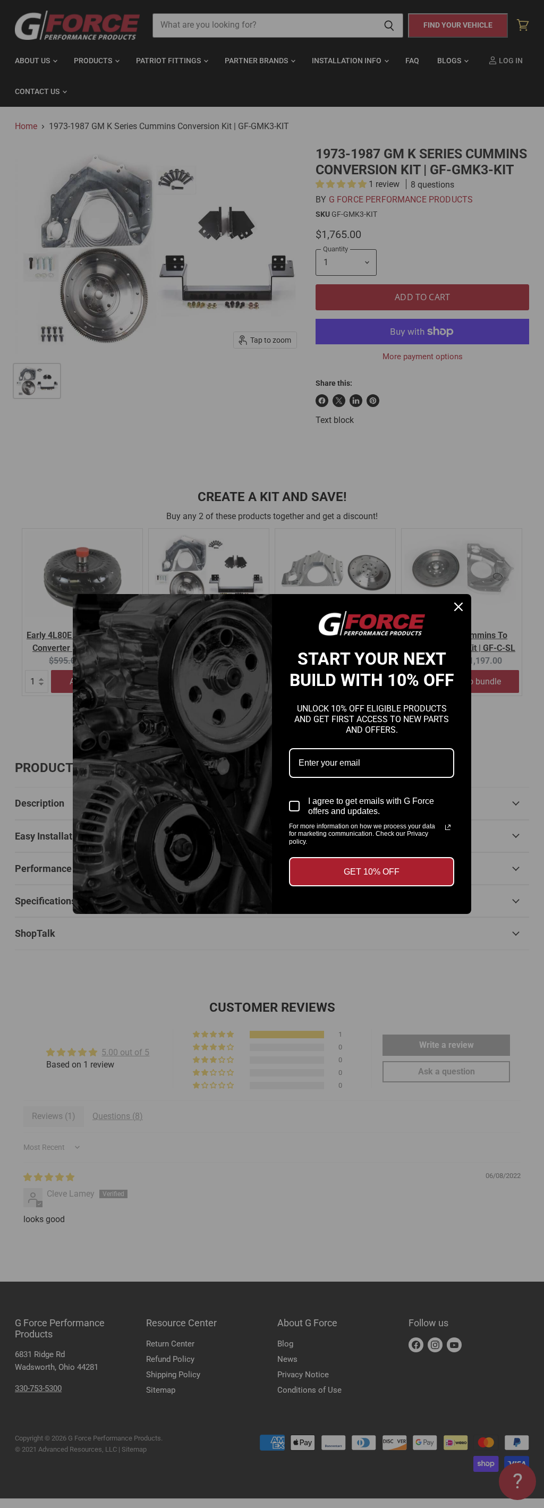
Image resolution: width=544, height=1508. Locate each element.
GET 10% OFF (372, 871)
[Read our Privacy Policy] (447, 827)
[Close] (458, 607)
